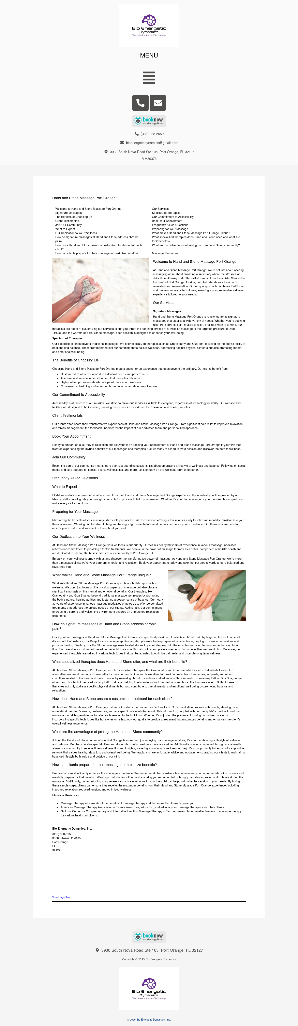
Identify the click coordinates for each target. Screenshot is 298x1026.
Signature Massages (68, 213)
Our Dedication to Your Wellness (76, 233)
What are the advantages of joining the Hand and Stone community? (196, 245)
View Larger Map (61, 897)
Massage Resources (165, 253)
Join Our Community (68, 225)
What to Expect (65, 229)
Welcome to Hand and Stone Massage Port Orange (88, 209)
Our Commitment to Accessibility (173, 217)
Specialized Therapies (166, 213)
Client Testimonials (67, 221)
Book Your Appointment (167, 221)
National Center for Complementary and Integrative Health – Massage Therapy (111, 811)
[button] (149, 78)
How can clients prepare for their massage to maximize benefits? (96, 253)
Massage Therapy (72, 803)
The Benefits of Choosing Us (73, 217)
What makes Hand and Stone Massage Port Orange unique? (191, 233)
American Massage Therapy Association (87, 807)
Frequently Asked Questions (170, 225)
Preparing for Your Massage (170, 229)
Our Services (160, 209)
